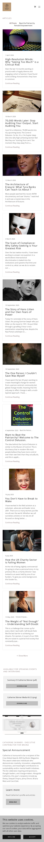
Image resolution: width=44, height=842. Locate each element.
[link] (7, 7)
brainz (13, 802)
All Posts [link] (13, 23)
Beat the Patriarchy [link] (27, 23)
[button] (39, 7)
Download (22, 686)
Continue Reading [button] (12, 83)
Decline (11, 837)
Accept (32, 837)
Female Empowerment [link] (23, 25)
